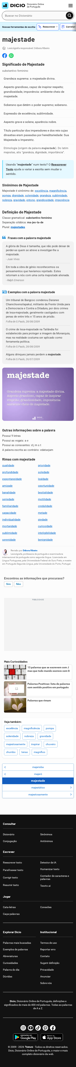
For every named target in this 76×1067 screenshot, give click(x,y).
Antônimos (46, 841)
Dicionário (8, 834)
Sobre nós (46, 983)
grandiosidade (45, 200)
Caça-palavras (11, 913)
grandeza (45, 195)
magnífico (39, 752)
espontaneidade (12, 479)
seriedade (8, 499)
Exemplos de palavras (15, 949)
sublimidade (59, 195)
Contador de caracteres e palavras (54, 877)
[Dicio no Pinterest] (45, 1028)
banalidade (8, 492)
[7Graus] (29, 1046)
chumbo (10, 752)
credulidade (45, 506)
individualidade (11, 519)
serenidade (9, 539)
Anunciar (45, 976)
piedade (43, 519)
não (18, 584)
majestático (38, 787)
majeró (38, 774)
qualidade (8, 465)
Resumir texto (11, 885)
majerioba (38, 767)
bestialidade (45, 492)
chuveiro (51, 744)
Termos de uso (48, 942)
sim (8, 584)
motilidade (44, 499)
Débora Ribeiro (30, 550)
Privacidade (47, 969)
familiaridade (10, 506)
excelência (41, 190)
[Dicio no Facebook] (53, 1028)
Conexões (45, 907)
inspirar (35, 744)
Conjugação (10, 841)
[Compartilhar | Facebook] (4, 55)
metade (42, 512)
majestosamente (15, 744)
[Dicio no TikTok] (38, 1028)
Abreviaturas (10, 956)
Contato (45, 956)
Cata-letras (9, 907)
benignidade (45, 539)
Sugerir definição (49, 962)
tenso (24, 752)
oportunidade (46, 485)
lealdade (43, 479)
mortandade (9, 526)
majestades (18, 227)
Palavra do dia (11, 969)
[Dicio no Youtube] (30, 1028)
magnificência (57, 190)
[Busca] (69, 15)
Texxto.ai (45, 885)
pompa (6, 195)
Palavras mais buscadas (17, 942)
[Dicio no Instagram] (23, 1028)
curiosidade (45, 526)
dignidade (18, 195)
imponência (62, 200)
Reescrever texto (12, 862)
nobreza (7, 200)
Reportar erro (48, 949)
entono (30, 200)
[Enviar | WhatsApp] (11, 55)
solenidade (32, 195)
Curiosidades (10, 962)
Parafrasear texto (13, 870)
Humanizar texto (49, 869)
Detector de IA (48, 862)
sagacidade (9, 512)
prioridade (44, 465)
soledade (43, 472)
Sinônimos (46, 834)
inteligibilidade (47, 533)
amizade (7, 485)
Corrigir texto (10, 877)
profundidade (10, 472)
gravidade (19, 200)
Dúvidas (7, 976)
